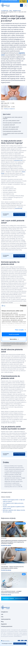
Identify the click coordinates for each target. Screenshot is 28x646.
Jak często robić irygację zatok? (11, 127)
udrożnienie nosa (18, 160)
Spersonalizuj (13, 339)
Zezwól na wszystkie (14, 334)
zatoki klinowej (18, 208)
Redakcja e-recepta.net (9, 108)
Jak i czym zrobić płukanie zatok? (11, 120)
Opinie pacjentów (5, 619)
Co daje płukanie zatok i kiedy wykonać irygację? (12, 118)
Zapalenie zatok (17, 10)
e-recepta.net (4, 10)
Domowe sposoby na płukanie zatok (12, 123)
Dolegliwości (4, 612)
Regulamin (4, 624)
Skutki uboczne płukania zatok (10, 129)
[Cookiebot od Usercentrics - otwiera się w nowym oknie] (20, 306)
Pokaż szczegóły (19, 329)
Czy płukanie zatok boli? (9, 125)
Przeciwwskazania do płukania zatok (12, 131)
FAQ (2, 616)
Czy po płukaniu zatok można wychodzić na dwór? (13, 134)
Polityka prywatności (6, 626)
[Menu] (25, 5)
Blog (10, 10)
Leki (2, 614)
